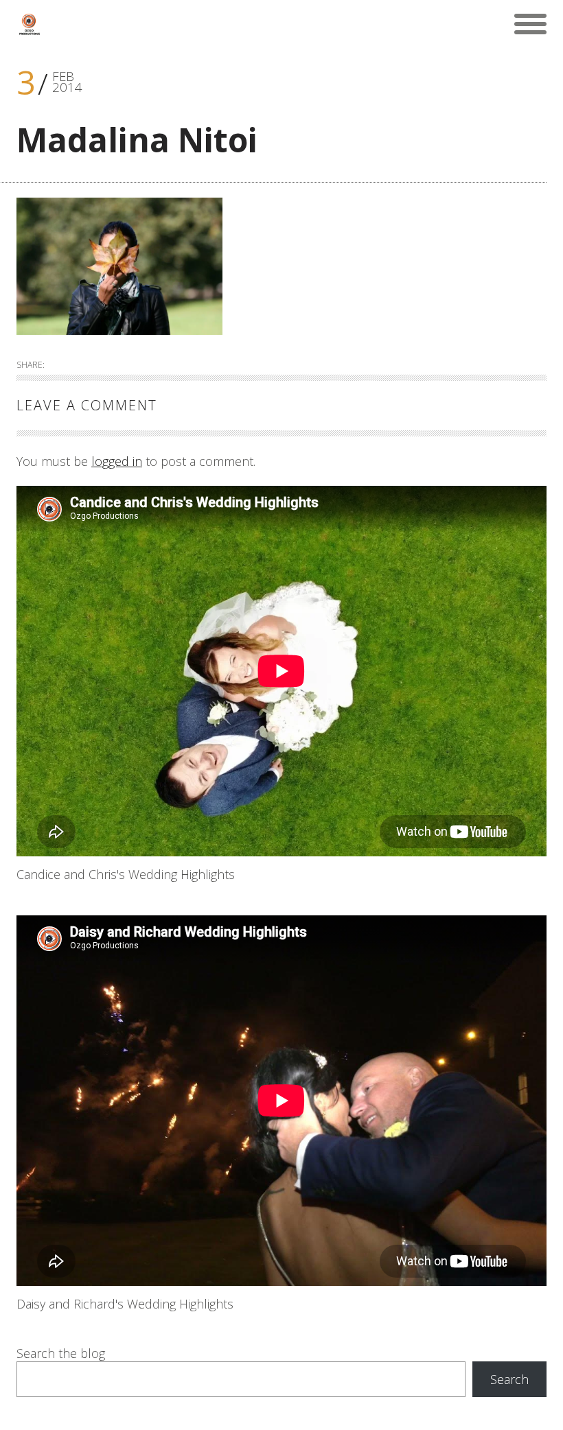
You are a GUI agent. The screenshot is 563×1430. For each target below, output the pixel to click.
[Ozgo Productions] (29, 24)
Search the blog (60, 1353)
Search (509, 1379)
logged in (116, 461)
